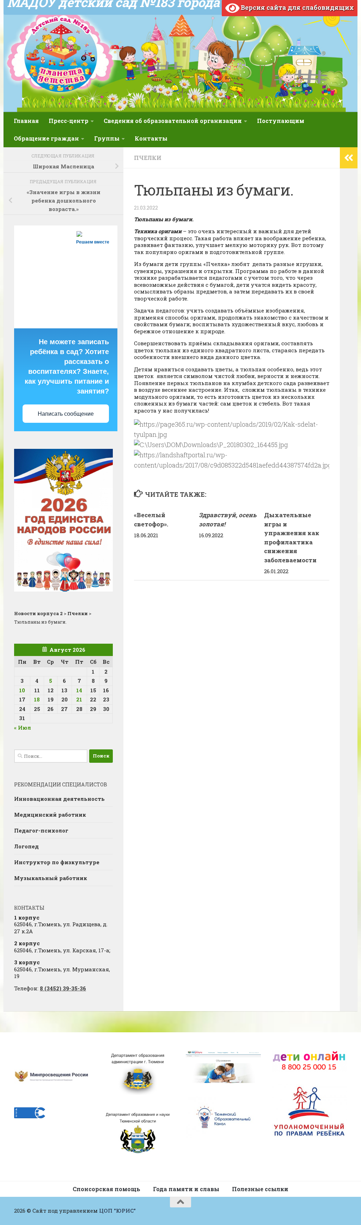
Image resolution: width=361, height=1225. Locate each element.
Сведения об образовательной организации (173, 120)
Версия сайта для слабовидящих (296, 7)
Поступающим (280, 120)
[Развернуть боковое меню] (348, 157)
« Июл (22, 727)
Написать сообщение (66, 414)
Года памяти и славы (186, 1189)
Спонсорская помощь (106, 1189)
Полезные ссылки (260, 1189)
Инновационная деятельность (59, 798)
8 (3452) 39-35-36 (63, 988)
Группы (107, 138)
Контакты (151, 138)
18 (37, 699)
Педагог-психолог (41, 830)
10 (22, 690)
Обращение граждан (46, 138)
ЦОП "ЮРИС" (117, 1210)
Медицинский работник (50, 814)
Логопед (26, 846)
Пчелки (147, 157)
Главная (26, 120)
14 (79, 690)
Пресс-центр (68, 120)
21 (79, 699)
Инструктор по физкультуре (56, 862)
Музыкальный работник (50, 877)
